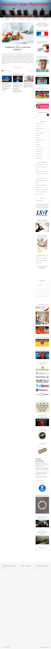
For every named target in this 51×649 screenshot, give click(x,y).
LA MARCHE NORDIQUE (40, 133)
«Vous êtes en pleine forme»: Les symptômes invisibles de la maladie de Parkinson (42, 180)
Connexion (6, 18)
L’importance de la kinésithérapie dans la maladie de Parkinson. (28, 85)
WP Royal (8, 647)
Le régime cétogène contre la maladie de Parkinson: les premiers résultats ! (41, 260)
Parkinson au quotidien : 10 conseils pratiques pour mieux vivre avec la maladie (42, 167)
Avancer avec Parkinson (8, 70)
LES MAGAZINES (38, 153)
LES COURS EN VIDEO (39, 149)
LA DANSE (37, 126)
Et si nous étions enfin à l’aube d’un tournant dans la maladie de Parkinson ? (42, 173)
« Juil (36, 301)
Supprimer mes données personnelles (42, 472)
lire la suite (18, 67)
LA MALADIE (18, 45)
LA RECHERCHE (38, 137)
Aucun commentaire (30, 70)
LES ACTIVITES (38, 146)
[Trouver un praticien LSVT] (42, 213)
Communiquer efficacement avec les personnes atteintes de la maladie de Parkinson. (6, 86)
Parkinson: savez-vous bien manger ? (17, 48)
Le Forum (45, 18)
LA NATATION (38, 135)
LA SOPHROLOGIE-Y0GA (40, 139)
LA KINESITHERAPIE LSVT (40, 128)
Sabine (37, 258)
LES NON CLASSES (39, 155)
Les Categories (20, 18)
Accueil (13, 18)
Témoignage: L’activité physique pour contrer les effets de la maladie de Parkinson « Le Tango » (42, 192)
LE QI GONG (38, 144)
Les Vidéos (29, 18)
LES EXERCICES (38, 151)
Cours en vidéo (36, 18)
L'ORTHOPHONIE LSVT (40, 123)
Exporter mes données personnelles (42, 469)
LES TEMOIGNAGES (39, 158)
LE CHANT (37, 142)
